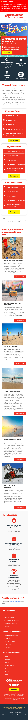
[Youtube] (18, 685)
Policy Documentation (14, 601)
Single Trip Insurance (9, 617)
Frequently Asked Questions (11, 635)
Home (5, 614)
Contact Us (7, 638)
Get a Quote (7, 626)
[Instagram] (15, 685)
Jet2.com (6, 671)
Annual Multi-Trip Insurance (11, 620)
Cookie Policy (7, 644)
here (6, 10)
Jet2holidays (7, 656)
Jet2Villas (6, 662)
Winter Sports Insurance (10, 623)
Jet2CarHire (7, 674)
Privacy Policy (7, 647)
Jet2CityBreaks (8, 659)
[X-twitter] (13, 685)
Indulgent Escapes (9, 665)
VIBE (5, 668)
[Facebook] (10, 685)
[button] (25, 21)
